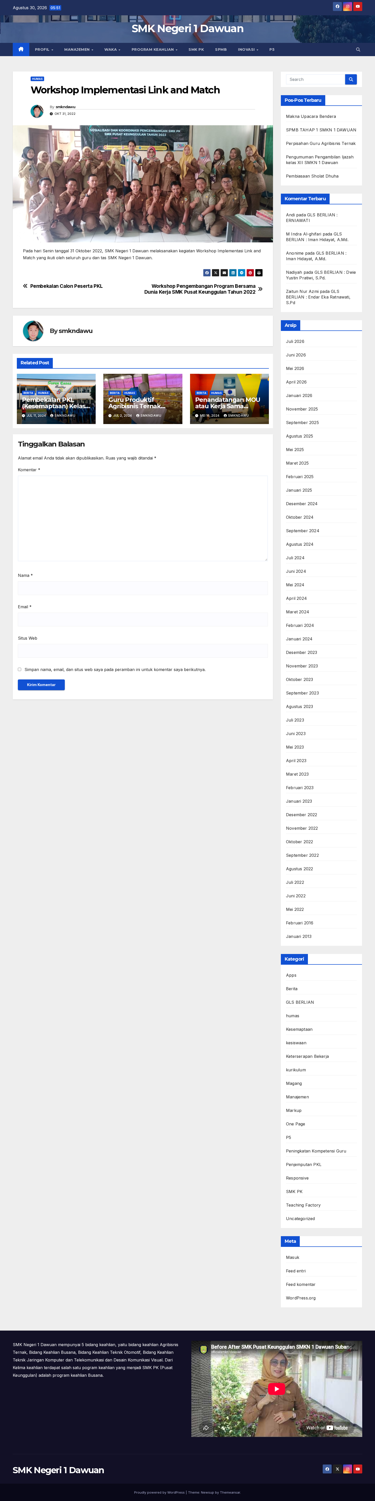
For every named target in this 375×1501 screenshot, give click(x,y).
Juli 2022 (295, 882)
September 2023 (302, 693)
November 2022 (302, 828)
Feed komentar (301, 1284)
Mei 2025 (295, 449)
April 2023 (296, 760)
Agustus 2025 (299, 436)
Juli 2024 (295, 557)
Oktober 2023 (299, 679)
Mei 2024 (295, 584)
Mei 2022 (295, 909)
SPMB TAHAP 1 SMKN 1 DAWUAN (321, 129)
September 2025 (302, 422)
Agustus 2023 (299, 706)
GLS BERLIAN (300, 1002)
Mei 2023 (295, 747)
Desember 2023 (301, 652)
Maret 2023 (297, 774)
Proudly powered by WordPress (160, 1492)
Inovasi (247, 49)
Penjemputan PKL (303, 1164)
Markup (294, 1110)
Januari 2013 (298, 936)
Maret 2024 (297, 611)
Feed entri (296, 1270)
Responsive (297, 1178)
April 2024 (296, 598)
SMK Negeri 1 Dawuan (187, 28)
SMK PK (196, 49)
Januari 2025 (299, 490)
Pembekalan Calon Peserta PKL (66, 286)
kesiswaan (296, 1042)
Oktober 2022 (299, 841)
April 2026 (296, 381)
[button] (358, 49)
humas (37, 78)
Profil (43, 49)
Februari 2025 (300, 476)
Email (25, 606)
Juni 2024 (296, 571)
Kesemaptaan (299, 1029)
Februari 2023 (300, 787)
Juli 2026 (295, 341)
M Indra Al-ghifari (303, 234)
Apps (291, 975)
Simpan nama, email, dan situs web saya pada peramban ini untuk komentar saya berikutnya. (115, 669)
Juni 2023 (296, 733)
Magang (294, 1083)
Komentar (29, 469)
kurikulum (296, 1069)
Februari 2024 (300, 625)
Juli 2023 (295, 720)
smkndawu (65, 107)
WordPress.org (301, 1297)
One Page (295, 1123)
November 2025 (302, 409)
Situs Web (27, 638)
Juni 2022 (296, 895)
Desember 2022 (301, 814)
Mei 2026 (295, 368)
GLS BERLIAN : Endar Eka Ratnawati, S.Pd (318, 297)
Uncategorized (300, 1218)
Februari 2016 (300, 922)
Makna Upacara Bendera (311, 116)
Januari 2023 (299, 801)
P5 (271, 49)
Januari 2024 (299, 638)
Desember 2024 (302, 503)
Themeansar (230, 1492)
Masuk (292, 1257)
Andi (290, 214)
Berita (28, 392)
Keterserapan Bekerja (307, 1056)
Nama (25, 575)
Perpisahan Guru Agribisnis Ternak (321, 143)
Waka (111, 49)
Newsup (207, 1492)
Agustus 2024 (300, 544)
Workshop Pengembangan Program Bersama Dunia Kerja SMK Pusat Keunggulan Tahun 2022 (200, 289)
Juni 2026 (296, 354)
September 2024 (302, 530)
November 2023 (302, 665)
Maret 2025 (297, 463)
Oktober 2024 (300, 517)
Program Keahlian (153, 49)
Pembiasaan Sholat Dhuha (312, 176)
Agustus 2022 (299, 868)
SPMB (221, 49)
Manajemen (77, 49)
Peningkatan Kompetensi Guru (316, 1150)
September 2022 (302, 855)
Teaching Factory (303, 1205)
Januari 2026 (299, 395)
